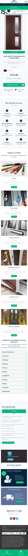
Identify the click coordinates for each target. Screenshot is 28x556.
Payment (5, 364)
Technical (5, 387)
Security (4, 380)
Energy (4, 384)
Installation (5, 376)
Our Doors (5, 356)
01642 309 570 (8, 4)
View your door (14, 52)
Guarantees (6, 391)
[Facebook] (11, 518)
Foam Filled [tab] (14, 411)
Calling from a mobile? (14, 514)
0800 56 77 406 (14, 511)
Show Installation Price (14, 81)
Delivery (4, 372)
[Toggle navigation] (26, 2)
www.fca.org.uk (5, 547)
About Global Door (8, 352)
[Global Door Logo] (14, 1)
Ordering (5, 360)
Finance (4, 368)
